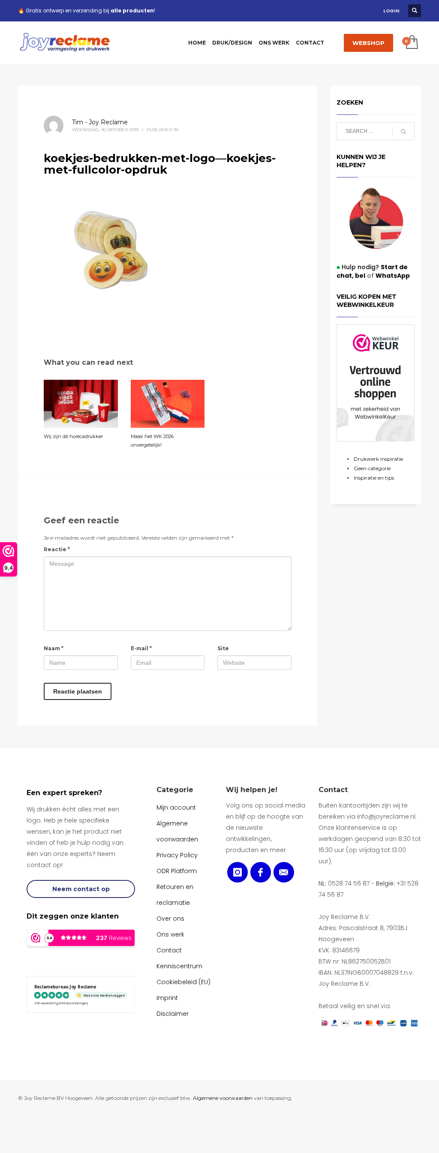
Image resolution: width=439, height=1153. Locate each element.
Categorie (174, 790)
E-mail (141, 648)
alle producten (132, 10)
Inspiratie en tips (374, 477)
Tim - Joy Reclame (100, 122)
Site (223, 648)
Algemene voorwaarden (223, 1098)
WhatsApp (393, 275)
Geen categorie (372, 468)
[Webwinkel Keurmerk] (376, 382)
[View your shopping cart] (411, 42)
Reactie (57, 549)
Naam (53, 648)
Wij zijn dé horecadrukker (73, 436)
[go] (403, 132)
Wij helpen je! (251, 790)
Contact (333, 790)
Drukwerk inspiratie (378, 459)
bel (359, 275)
